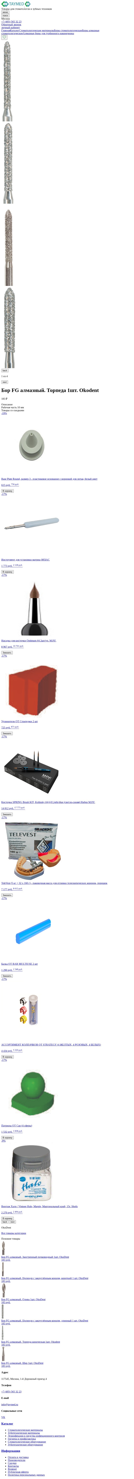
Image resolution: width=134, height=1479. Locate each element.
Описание (7, 404)
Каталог (7, 1423)
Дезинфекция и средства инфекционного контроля (36, 1435)
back (5, 370)
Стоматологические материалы (25, 1430)
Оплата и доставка (18, 1457)
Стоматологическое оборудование (27, 1441)
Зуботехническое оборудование (25, 1444)
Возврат (12, 1469)
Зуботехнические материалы (24, 1433)
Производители (16, 1460)
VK (3, 1417)
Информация (10, 1451)
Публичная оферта (18, 1472)
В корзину (7, 491)
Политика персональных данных (26, 1474)
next (5, 382)
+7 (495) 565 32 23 (11, 21)
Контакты (13, 1466)
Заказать (7, 652)
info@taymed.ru (9, 1404)
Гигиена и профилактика (22, 1438)
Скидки (12, 1463)
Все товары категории (13, 1233)
